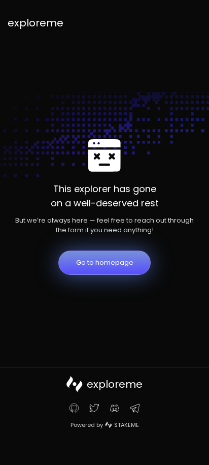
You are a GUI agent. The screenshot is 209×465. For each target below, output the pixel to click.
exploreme (35, 23)
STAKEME (126, 425)
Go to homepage (104, 262)
